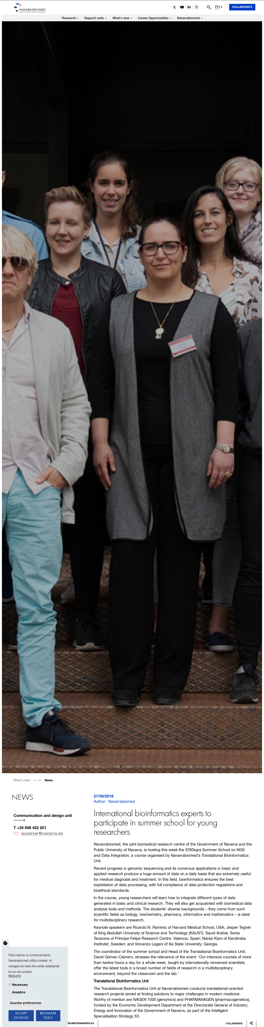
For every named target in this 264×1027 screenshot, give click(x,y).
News (49, 780)
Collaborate (242, 7)
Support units (94, 18)
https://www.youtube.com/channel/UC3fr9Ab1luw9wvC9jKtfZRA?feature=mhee (181, 7)
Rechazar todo (48, 1015)
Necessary (20, 984)
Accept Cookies (21, 1015)
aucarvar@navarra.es (42, 833)
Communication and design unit (43, 816)
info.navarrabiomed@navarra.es (72, 1023)
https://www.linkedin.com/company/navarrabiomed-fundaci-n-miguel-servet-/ (189, 7)
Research (69, 18)
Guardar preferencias (25, 1002)
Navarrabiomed (188, 18)
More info (15, 976)
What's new (121, 18)
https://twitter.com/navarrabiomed (174, 7)
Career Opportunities (153, 18)
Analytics (19, 992)
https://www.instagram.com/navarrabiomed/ (196, 7)
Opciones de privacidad (5, 943)
